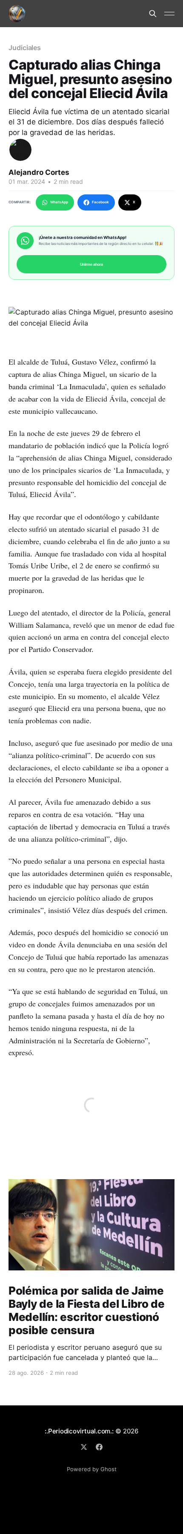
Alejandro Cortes (39, 172)
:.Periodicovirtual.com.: (79, 1431)
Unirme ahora (91, 264)
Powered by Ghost (92, 1469)
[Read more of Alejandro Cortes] (20, 150)
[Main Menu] (169, 13)
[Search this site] (153, 13)
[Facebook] (99, 1447)
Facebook (100, 202)
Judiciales (25, 47)
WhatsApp (59, 202)
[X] (83, 1447)
